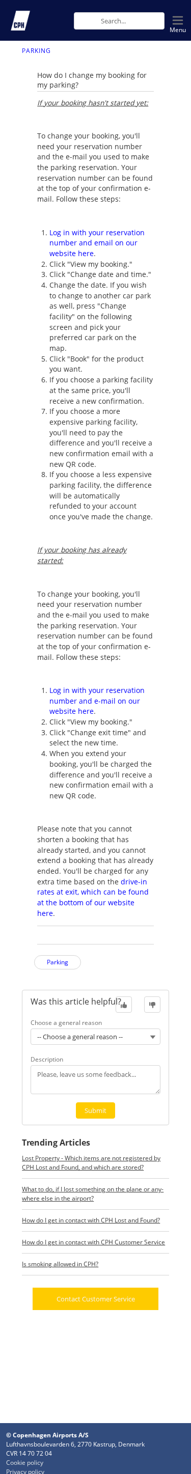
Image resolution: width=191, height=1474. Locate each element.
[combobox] (132, 21)
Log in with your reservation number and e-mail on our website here (97, 700)
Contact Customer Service (96, 1298)
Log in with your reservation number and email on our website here (97, 243)
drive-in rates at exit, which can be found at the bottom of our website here (93, 897)
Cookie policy (24, 1462)
